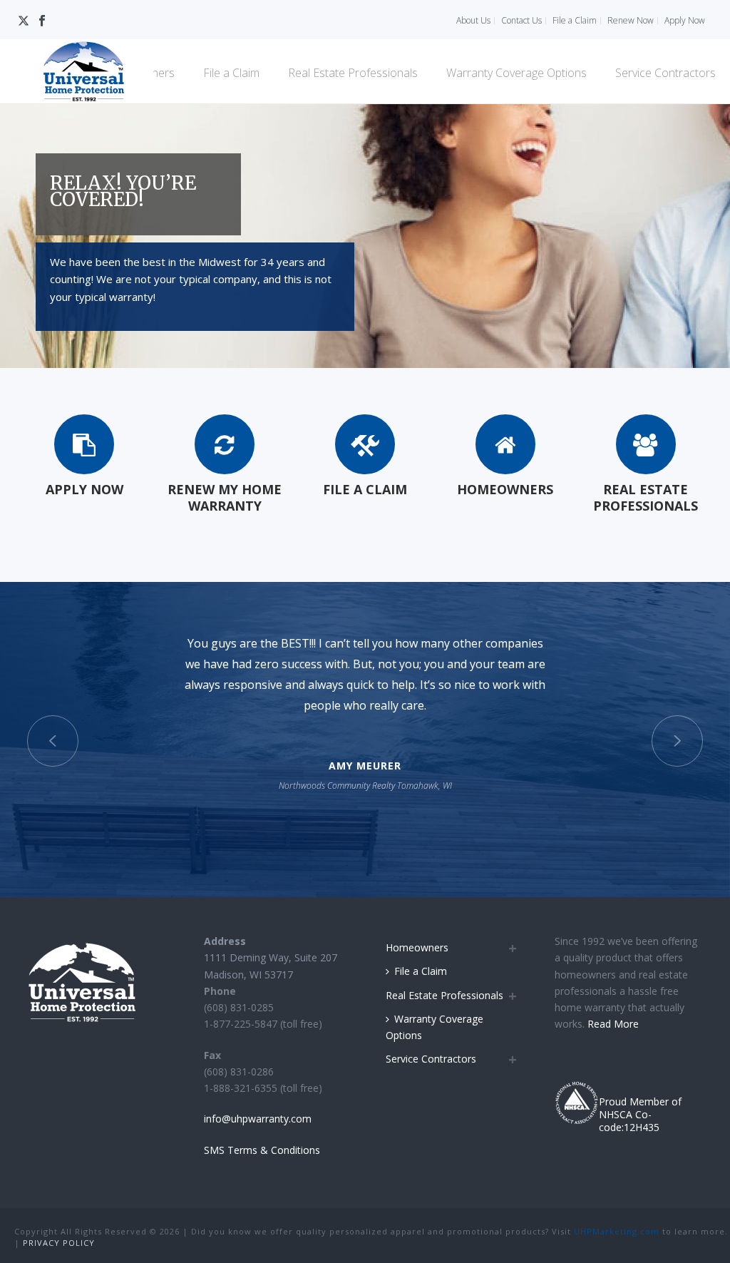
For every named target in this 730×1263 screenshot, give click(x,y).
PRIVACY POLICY (59, 1242)
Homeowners (417, 947)
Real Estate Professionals (353, 73)
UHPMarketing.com (616, 1231)
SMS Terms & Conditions (262, 1150)
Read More (614, 1024)
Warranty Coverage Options (516, 73)
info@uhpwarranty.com (258, 1118)
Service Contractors (665, 73)
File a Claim (231, 73)
